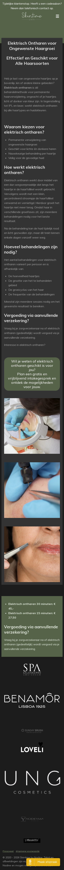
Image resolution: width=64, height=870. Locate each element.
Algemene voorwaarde (27, 851)
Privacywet (8, 851)
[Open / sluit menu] (57, 16)
